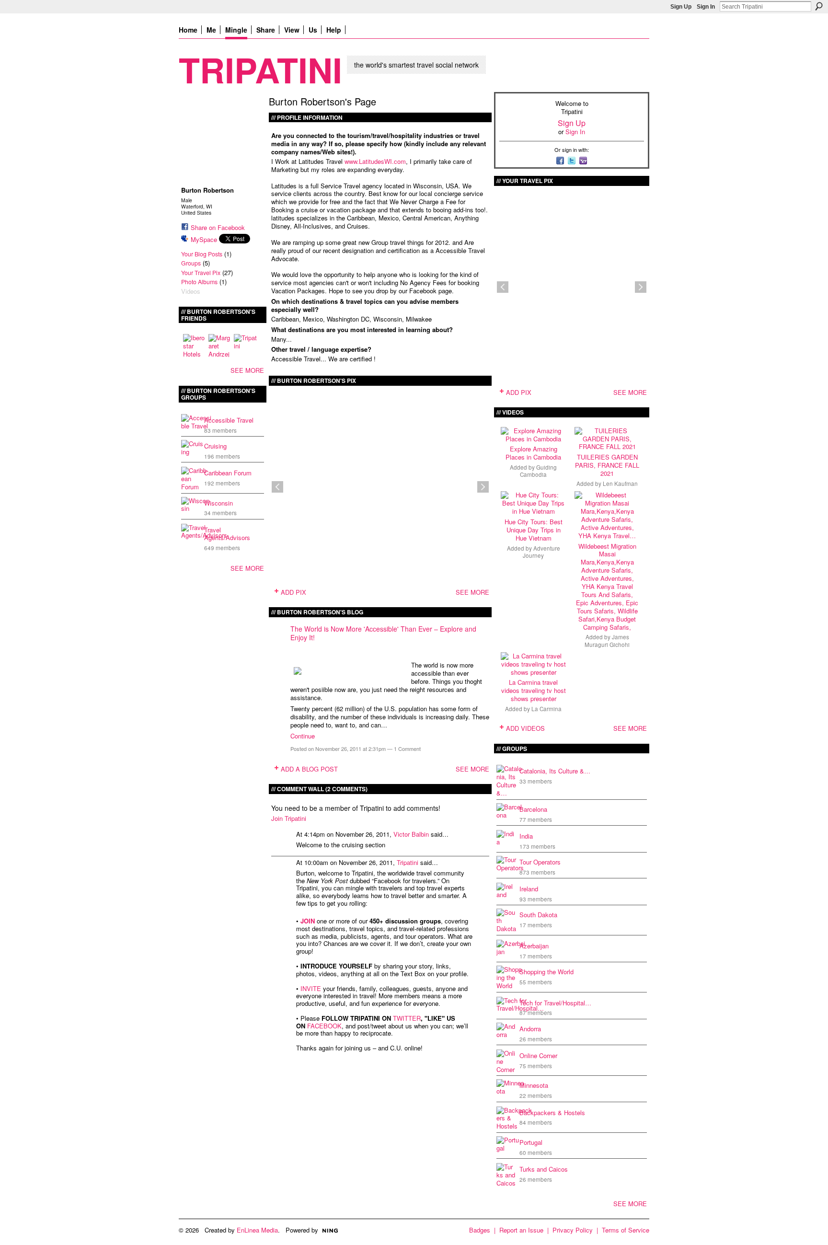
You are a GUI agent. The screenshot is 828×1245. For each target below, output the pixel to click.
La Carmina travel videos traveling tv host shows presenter (533, 690)
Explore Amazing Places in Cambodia (533, 452)
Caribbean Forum (228, 472)
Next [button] (483, 487)
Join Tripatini (288, 818)
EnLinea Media (257, 1229)
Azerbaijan (534, 945)
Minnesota (533, 1085)
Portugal (530, 1142)
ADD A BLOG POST (309, 768)
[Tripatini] (245, 345)
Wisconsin (218, 502)
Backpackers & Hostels (552, 1112)
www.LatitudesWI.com (375, 161)
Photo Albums (199, 281)
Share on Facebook (218, 227)
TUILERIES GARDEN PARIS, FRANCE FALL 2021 (607, 465)
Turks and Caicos (543, 1169)
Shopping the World (546, 971)
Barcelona (533, 809)
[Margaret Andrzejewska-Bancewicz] (219, 345)
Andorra (530, 1028)
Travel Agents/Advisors (227, 533)
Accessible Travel (228, 420)
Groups (191, 263)
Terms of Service (625, 1229)
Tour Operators (540, 861)
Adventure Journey (541, 551)
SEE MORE (247, 370)
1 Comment (407, 748)
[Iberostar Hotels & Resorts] (194, 345)
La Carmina (546, 709)
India (526, 836)
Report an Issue (521, 1229)
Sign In (706, 6)
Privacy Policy (572, 1229)
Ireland (528, 888)
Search (819, 6)
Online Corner (538, 1055)
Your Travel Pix (200, 272)
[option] (380, 487)
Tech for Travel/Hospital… (555, 1002)
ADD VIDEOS (525, 728)
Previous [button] (277, 487)
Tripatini (260, 69)
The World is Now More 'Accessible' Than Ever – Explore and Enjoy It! (383, 633)
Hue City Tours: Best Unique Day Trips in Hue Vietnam (534, 529)
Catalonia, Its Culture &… (554, 770)
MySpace (204, 239)
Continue (302, 735)
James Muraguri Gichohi (607, 640)
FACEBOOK (324, 1025)
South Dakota (538, 914)
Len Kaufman (620, 483)
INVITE (310, 988)
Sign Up (680, 6)
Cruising (215, 445)
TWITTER (407, 1018)
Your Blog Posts (201, 254)
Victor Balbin (411, 834)
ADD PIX (293, 592)
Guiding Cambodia (538, 470)
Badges (479, 1229)
